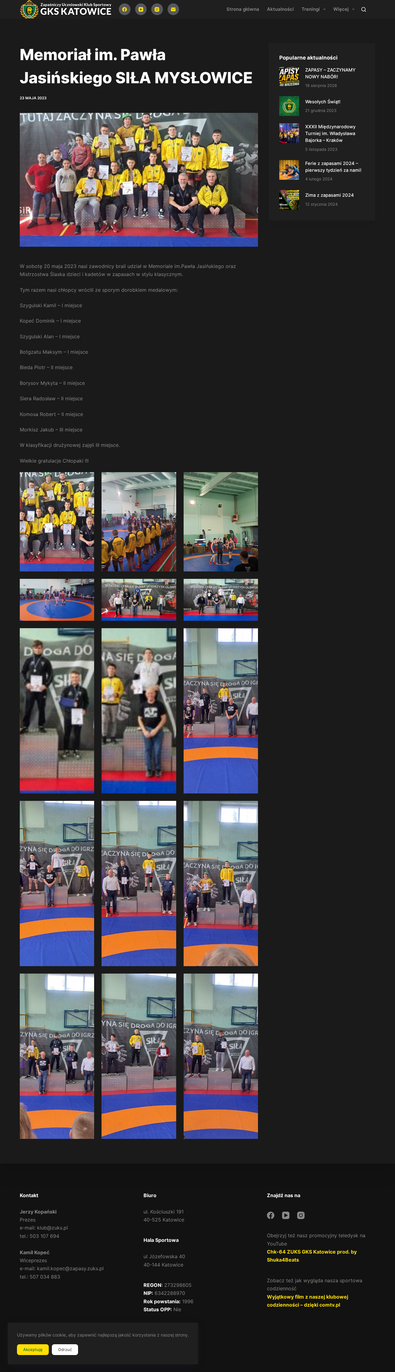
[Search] (363, 9)
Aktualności (280, 9)
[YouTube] (141, 9)
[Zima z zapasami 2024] (289, 200)
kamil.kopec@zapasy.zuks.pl (70, 1268)
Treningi (310, 9)
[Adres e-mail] (173, 9)
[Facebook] (125, 9)
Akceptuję (33, 1349)
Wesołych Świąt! (322, 102)
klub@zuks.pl (52, 1228)
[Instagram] (157, 9)
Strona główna (243, 9)
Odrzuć (65, 1349)
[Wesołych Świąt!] (289, 106)
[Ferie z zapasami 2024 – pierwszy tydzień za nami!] (289, 170)
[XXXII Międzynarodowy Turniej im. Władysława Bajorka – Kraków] (289, 133)
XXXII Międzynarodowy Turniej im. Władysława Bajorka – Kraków (330, 133)
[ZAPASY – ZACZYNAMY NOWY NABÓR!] (289, 76)
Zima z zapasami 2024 (329, 195)
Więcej (341, 9)
